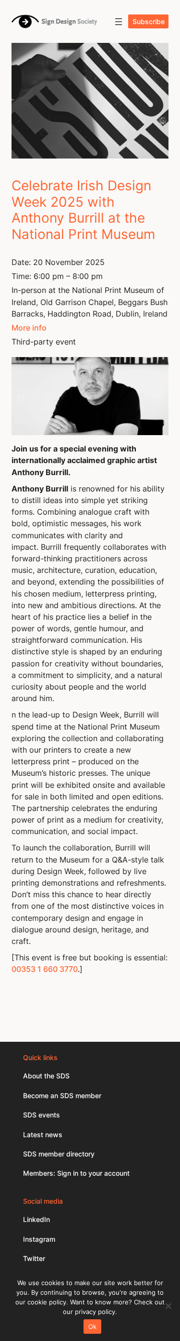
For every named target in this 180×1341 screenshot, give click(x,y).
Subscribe (148, 21)
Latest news (42, 1134)
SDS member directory (59, 1154)
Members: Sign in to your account (76, 1173)
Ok (92, 1326)
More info (29, 327)
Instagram (39, 1239)
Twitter (34, 1258)
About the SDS (46, 1076)
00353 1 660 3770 (45, 969)
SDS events (41, 1115)
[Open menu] (118, 21)
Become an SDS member (62, 1095)
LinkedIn (36, 1219)
